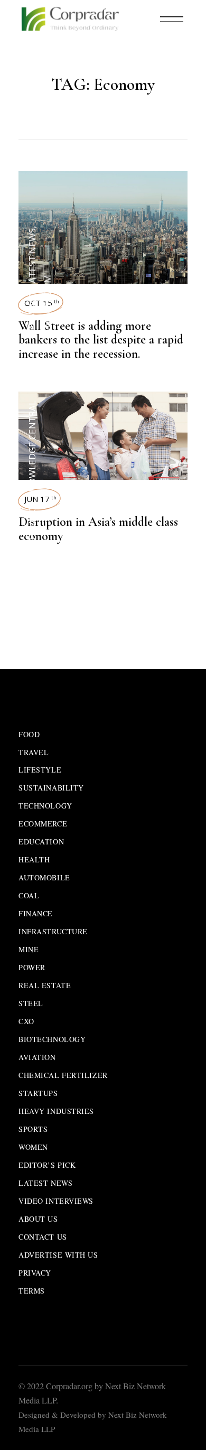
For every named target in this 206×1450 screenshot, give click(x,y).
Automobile (44, 877)
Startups (38, 1093)
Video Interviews (55, 1201)
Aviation (36, 1057)
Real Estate (44, 985)
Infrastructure (53, 931)
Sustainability (51, 788)
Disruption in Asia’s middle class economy (98, 529)
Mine (28, 949)
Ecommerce (42, 824)
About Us (38, 1219)
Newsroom (47, 301)
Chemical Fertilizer (63, 1075)
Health (34, 859)
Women (33, 1147)
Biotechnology (52, 1039)
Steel (30, 1003)
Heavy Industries (56, 1111)
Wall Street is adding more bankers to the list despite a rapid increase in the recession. (100, 340)
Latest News (32, 258)
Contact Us (42, 1237)
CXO (26, 1021)
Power (31, 967)
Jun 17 (40, 499)
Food (29, 734)
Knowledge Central (32, 449)
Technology (45, 806)
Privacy (34, 1273)
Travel (33, 752)
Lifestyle (39, 770)
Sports (33, 1129)
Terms (31, 1291)
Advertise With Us (58, 1255)
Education (41, 841)
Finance (32, 311)
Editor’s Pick (47, 1165)
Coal (28, 895)
